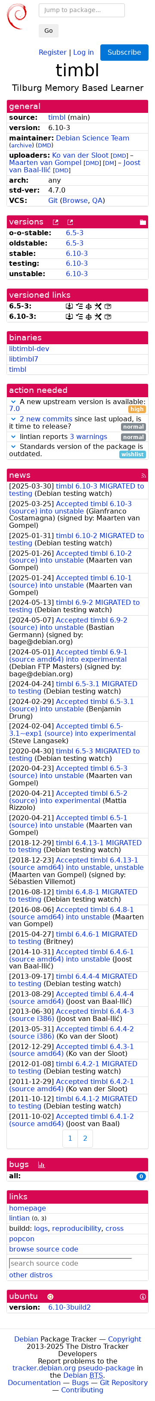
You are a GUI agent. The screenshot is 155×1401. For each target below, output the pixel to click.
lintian (19, 1218)
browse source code (43, 1249)
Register (53, 52)
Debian (26, 1339)
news (20, 475)
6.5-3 (75, 233)
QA (97, 200)
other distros (31, 1275)
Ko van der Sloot (80, 155)
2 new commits (46, 419)
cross (114, 1228)
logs (41, 1228)
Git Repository (124, 1383)
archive (21, 145)
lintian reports (81, 437)
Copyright (124, 1339)
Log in (83, 52)
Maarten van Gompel (45, 163)
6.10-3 (77, 253)
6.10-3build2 (69, 1307)
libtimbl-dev (29, 349)
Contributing (82, 1390)
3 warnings (88, 437)
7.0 (14, 409)
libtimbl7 (23, 359)
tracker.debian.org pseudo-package (73, 1368)
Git (53, 200)
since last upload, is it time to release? (76, 423)
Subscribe (124, 52)
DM (109, 163)
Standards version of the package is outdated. (76, 450)
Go (48, 30)
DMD (44, 145)
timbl (56, 117)
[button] (13, 402)
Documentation (34, 1383)
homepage (27, 1208)
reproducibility (76, 1228)
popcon (21, 1239)
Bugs (80, 1383)
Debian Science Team (93, 138)
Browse (75, 200)
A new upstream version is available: (77, 406)
